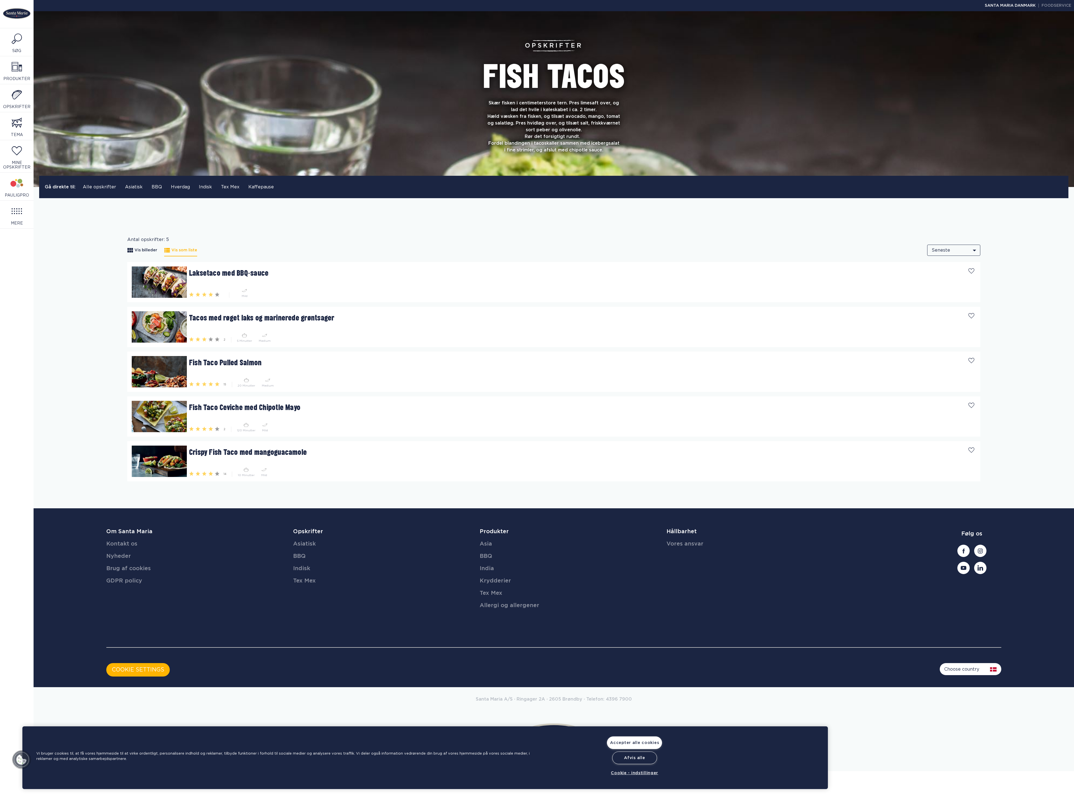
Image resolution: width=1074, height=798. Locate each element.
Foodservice (1056, 6)
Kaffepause (261, 187)
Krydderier (495, 581)
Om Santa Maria (129, 531)
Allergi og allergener (509, 605)
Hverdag (180, 187)
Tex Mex (230, 187)
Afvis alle (634, 758)
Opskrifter (308, 531)
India (487, 568)
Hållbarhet (681, 531)
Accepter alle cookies (634, 743)
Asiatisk (134, 187)
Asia (486, 544)
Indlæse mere (143, 483)
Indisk (205, 187)
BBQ (157, 187)
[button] (21, 760)
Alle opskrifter (99, 187)
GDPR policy (124, 581)
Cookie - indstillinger (634, 773)
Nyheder (118, 556)
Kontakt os (121, 544)
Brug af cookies (128, 568)
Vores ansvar (684, 544)
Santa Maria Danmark (1010, 6)
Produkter (494, 531)
